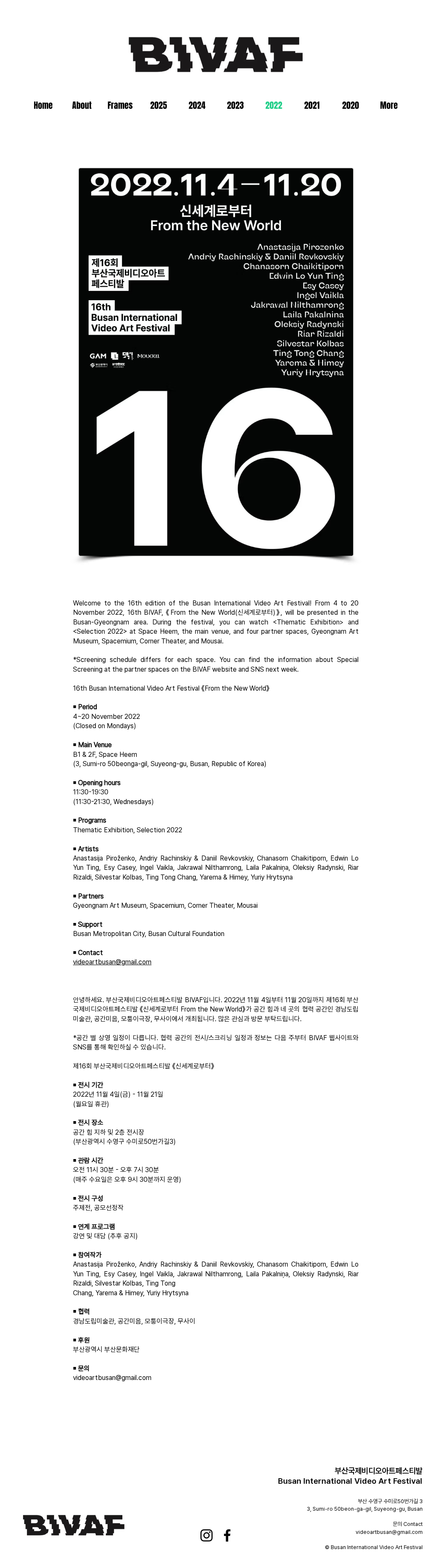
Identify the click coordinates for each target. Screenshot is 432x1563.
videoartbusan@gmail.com (112, 962)
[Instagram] (206, 1535)
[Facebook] (227, 1535)
